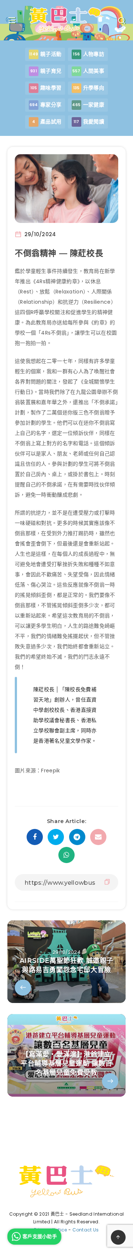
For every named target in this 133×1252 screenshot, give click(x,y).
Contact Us (85, 1230)
